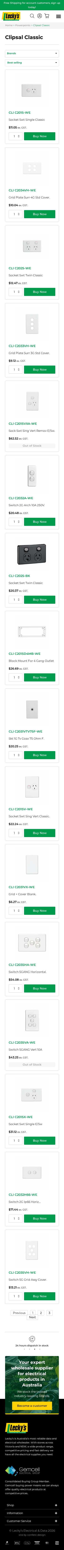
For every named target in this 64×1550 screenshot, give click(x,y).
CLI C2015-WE (20, 113)
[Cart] (46, 16)
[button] (58, 16)
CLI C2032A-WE (21, 498)
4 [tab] (39, 1349)
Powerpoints (22, 25)
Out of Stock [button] (32, 445)
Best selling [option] (14, 62)
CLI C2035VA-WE (22, 1042)
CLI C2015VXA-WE (23, 424)
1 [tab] (24, 1349)
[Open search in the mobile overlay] (32, 16)
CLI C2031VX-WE (22, 887)
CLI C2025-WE (20, 268)
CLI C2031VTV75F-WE (25, 731)
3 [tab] (34, 1349)
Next (32, 1317)
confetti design (36, 1534)
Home (8, 25)
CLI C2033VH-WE (22, 346)
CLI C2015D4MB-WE (24, 654)
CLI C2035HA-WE (22, 965)
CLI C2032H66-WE (23, 1195)
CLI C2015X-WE (21, 1117)
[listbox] (32, 62)
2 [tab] (29, 1349)
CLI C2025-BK (19, 576)
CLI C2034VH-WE (22, 190)
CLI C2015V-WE (21, 809)
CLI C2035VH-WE (22, 1273)
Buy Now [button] (40, 136)
